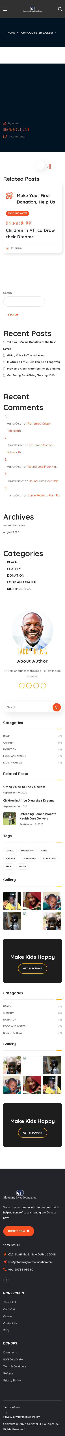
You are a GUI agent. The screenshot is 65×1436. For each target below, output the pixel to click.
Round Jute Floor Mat (42, 466)
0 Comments (17, 136)
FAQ (6, 1330)
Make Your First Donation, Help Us (36, 199)
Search (7, 293)
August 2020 (11, 532)
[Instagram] (6, 1280)
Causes (7, 1316)
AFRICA (10, 850)
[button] (60, 9)
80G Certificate (13, 1360)
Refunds (8, 1374)
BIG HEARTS (27, 850)
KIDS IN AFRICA (19, 589)
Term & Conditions (15, 1367)
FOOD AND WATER (17, 213)
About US (9, 1302)
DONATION (15, 575)
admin (16, 123)
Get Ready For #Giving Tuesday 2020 (31, 375)
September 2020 (14, 525)
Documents (10, 1353)
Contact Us (10, 1323)
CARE (44, 850)
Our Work (9, 1309)
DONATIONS (29, 858)
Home (11, 32)
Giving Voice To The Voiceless (26, 355)
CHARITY (14, 569)
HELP (8, 866)
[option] (32, 221)
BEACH (12, 562)
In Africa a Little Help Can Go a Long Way (33, 362)
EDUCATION (49, 858)
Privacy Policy (12, 1381)
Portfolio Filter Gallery (36, 32)
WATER (22, 866)
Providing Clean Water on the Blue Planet (33, 368)
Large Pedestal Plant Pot (44, 495)
